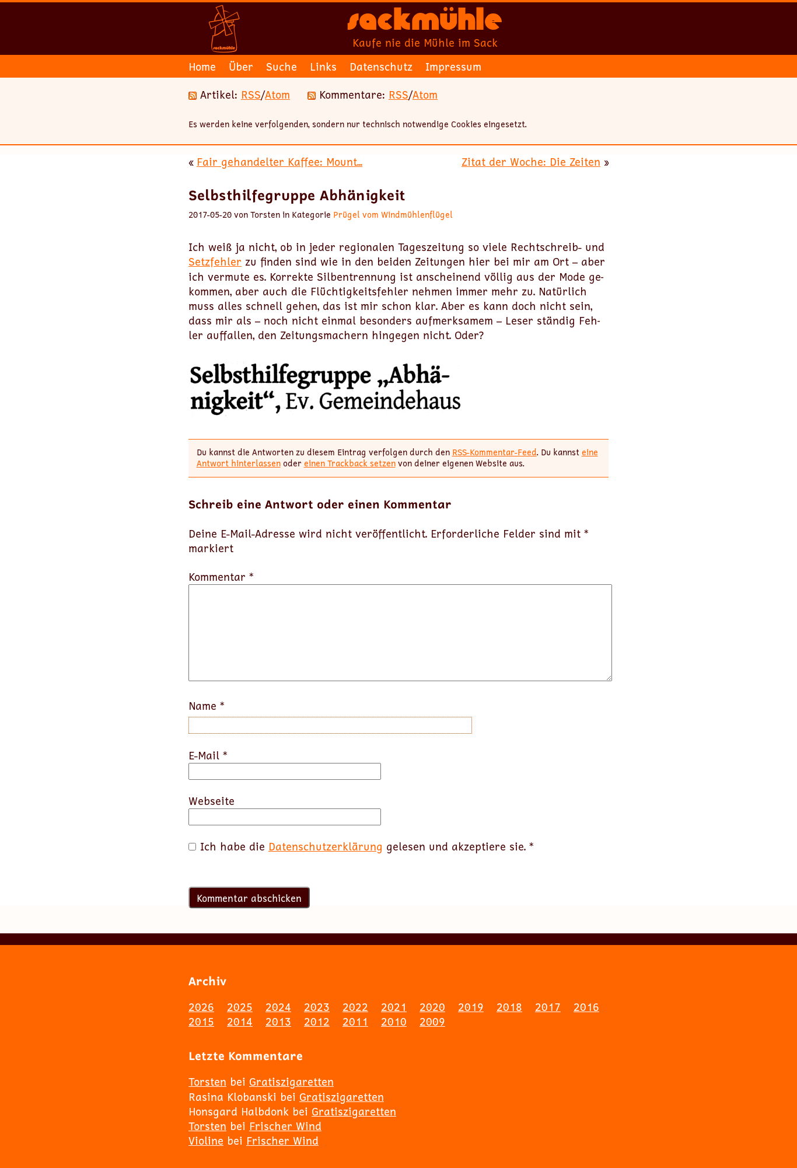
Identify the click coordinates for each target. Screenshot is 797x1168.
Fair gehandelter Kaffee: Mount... (279, 161)
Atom (277, 94)
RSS (251, 94)
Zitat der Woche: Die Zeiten (531, 161)
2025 (240, 1006)
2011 (355, 1021)
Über (241, 66)
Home (202, 66)
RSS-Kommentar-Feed (494, 452)
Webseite (211, 801)
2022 (355, 1006)
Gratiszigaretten (291, 1081)
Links (323, 66)
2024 (278, 1006)
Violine (205, 1140)
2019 (471, 1006)
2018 (509, 1006)
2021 (394, 1006)
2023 (317, 1006)
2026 (201, 1006)
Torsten (207, 1081)
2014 (240, 1021)
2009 (432, 1021)
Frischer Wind (285, 1126)
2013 (278, 1021)
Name (206, 706)
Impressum (453, 66)
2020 (432, 1006)
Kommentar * (221, 577)
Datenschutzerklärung (325, 846)
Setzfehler (215, 261)
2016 (586, 1006)
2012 (317, 1021)
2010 (394, 1021)
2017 (548, 1006)
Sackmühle (424, 23)
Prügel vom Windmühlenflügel (393, 214)
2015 (201, 1021)
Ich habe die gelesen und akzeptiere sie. (367, 846)
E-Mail (208, 755)
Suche (281, 66)
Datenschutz (381, 66)
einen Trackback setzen (350, 463)
